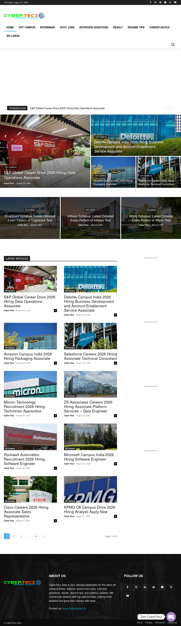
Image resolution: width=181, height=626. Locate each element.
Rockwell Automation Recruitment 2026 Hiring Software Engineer (24, 459)
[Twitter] (170, 3)
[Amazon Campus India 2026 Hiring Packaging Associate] (113, 172)
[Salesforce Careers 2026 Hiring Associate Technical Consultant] (158, 172)
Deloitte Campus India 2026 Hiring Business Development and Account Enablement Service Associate (89, 303)
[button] (173, 44)
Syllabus (30, 210)
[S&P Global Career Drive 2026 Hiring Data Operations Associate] (45, 151)
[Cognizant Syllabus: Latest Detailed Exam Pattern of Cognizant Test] (30, 218)
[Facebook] (150, 3)
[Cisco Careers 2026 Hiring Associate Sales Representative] (30, 489)
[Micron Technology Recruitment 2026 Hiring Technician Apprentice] (30, 384)
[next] (172, 108)
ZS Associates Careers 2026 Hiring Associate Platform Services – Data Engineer (88, 406)
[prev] (166, 108)
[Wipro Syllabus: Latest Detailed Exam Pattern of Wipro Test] (151, 218)
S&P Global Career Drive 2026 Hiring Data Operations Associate (67, 108)
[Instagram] (155, 3)
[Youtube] (175, 3)
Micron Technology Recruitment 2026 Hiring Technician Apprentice (24, 406)
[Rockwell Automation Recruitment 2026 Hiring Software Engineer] (30, 437)
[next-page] (44, 536)
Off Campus (11, 167)
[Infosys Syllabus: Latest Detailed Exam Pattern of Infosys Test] (91, 218)
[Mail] (160, 3)
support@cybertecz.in (74, 608)
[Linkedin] (144, 587)
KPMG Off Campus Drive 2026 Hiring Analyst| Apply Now (89, 509)
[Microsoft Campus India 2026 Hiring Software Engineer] (90, 437)
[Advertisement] (86, 15)
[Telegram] (165, 3)
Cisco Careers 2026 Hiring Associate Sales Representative (26, 511)
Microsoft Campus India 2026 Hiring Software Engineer (89, 457)
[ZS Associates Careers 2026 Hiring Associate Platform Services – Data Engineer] (90, 384)
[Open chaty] (171, 617)
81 (36, 536)
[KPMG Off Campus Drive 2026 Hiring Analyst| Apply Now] (90, 489)
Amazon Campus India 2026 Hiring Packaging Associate (28, 356)
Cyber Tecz (9, 310)
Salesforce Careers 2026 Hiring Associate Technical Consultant (90, 356)
